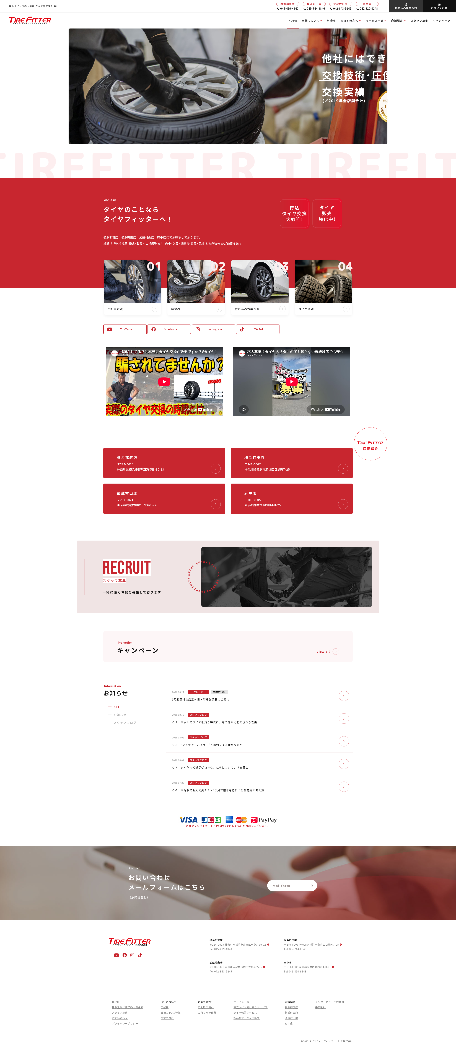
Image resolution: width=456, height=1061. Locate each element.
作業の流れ (167, 1018)
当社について (310, 20)
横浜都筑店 (291, 1007)
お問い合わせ (120, 1018)
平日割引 (320, 1007)
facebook (170, 329)
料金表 (331, 20)
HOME (293, 20)
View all (323, 651)
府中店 (289, 1023)
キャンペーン (441, 20)
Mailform (282, 885)
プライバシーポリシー (125, 1023)
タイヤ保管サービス (245, 1012)
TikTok (259, 329)
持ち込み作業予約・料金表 (127, 1007)
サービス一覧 (375, 20)
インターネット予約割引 (329, 1002)
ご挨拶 (165, 1007)
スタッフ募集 (419, 20)
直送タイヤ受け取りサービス (251, 1007)
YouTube (126, 329)
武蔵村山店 (291, 1018)
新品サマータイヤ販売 (247, 1018)
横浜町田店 (291, 1012)
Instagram (215, 329)
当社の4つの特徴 (171, 1012)
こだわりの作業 (207, 1012)
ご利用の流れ (206, 1007)
